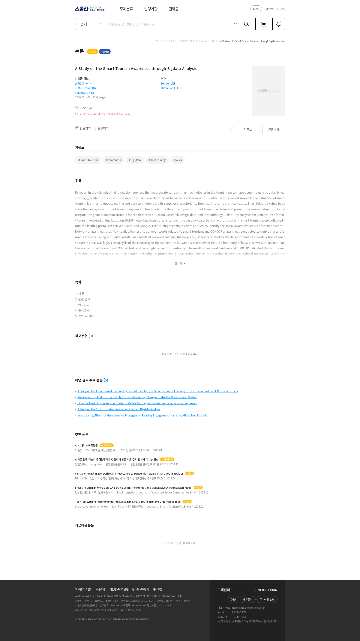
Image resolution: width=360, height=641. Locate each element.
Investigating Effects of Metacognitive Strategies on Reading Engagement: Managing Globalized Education (143, 415)
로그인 (256, 8)
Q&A (233, 599)
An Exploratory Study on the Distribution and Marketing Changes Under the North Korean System (137, 397)
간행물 (174, 8)
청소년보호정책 (140, 589)
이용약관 (101, 589)
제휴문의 (248, 599)
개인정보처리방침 (119, 589)
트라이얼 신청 (267, 599)
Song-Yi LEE (168, 83)
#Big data (135, 160)
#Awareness (113, 160)
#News (178, 160)
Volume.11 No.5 (84, 92)
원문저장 (273, 129)
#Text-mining (157, 160)
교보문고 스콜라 (83, 589)
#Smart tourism (88, 160)
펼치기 (178, 263)
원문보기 (249, 129)
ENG (282, 8)
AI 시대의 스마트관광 (86, 445)
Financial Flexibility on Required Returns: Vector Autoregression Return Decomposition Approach (137, 403)
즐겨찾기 (231, 129)
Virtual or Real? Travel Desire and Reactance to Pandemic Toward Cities (129, 473)
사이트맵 (157, 589)
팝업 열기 (96, 336)
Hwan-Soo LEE (170, 88)
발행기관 (151, 8)
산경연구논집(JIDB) (86, 88)
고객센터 (270, 8)
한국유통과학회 (83, 83)
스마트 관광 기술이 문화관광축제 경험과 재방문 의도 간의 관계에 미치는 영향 (116, 459)
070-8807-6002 (266, 590)
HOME (156, 41)
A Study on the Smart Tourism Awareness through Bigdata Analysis (118, 409)
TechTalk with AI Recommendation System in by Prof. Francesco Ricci (128, 501)
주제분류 (126, 8)
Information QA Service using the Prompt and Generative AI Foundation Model (133, 487)
